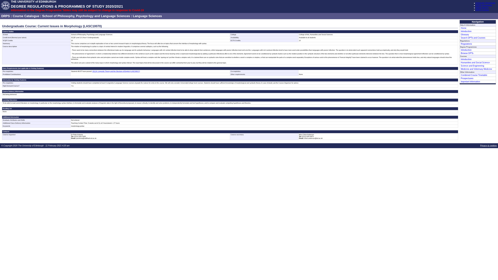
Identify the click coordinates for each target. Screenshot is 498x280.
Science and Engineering (472, 66)
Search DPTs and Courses (473, 38)
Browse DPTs (467, 53)
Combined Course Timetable (474, 75)
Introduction (466, 31)
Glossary (465, 34)
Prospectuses (467, 78)
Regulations (466, 44)
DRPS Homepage (483, 5)
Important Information (470, 81)
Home (463, 28)
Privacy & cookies (488, 146)
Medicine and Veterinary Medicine (476, 69)
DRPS (5, 16)
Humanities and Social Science (475, 62)
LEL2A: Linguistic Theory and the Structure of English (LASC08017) (116, 71)
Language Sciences (147, 16)
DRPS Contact (482, 10)
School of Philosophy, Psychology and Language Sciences (86, 16)
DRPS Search (482, 7)
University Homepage (485, 3)
